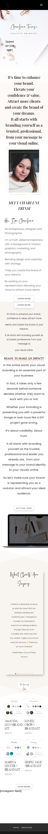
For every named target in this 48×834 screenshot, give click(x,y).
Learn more (24, 298)
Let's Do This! (24, 508)
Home (16, 827)
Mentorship (26, 827)
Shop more (24, 786)
